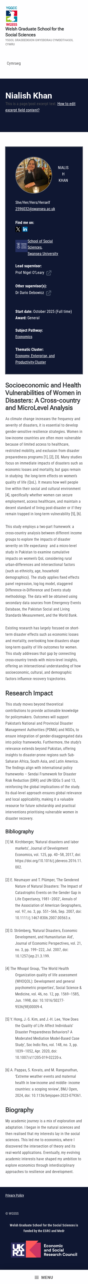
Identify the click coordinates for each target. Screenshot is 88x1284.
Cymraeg (14, 63)
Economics (23, 336)
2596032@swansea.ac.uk (35, 209)
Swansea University (43, 253)
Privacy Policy (14, 1195)
